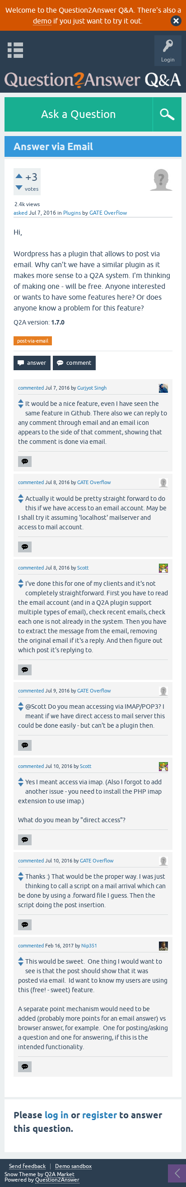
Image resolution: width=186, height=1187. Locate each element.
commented (31, 388)
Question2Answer (57, 1180)
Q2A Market (59, 1174)
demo (42, 21)
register (99, 1115)
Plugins (72, 213)
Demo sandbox (73, 1166)
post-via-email (32, 341)
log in (57, 1115)
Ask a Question (78, 114)
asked (21, 213)
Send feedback (27, 1166)
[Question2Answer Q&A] (93, 77)
